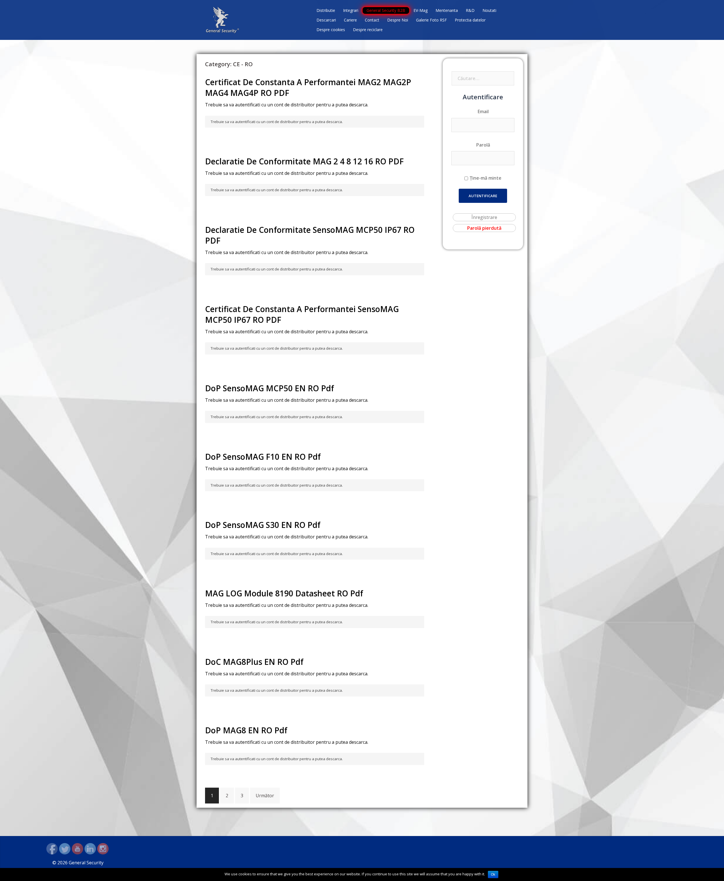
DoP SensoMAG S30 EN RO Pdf (262, 524)
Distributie (325, 10)
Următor (265, 795)
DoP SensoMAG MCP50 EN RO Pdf (269, 388)
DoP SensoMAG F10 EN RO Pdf (263, 456)
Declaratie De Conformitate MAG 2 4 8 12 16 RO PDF (304, 161)
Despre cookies (330, 29)
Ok (493, 874)
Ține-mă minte (485, 178)
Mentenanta (447, 10)
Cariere (350, 20)
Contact (372, 20)
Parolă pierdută (484, 228)
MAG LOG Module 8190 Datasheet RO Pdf (284, 593)
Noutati (489, 10)
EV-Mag (420, 10)
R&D (470, 10)
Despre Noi (397, 20)
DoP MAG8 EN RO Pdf (246, 730)
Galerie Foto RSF (431, 20)
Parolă (483, 145)
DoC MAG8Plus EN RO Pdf (254, 661)
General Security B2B (386, 10)
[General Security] (222, 19)
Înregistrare (484, 217)
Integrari (350, 10)
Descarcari (326, 20)
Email (483, 111)
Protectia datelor (470, 20)
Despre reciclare (368, 29)
